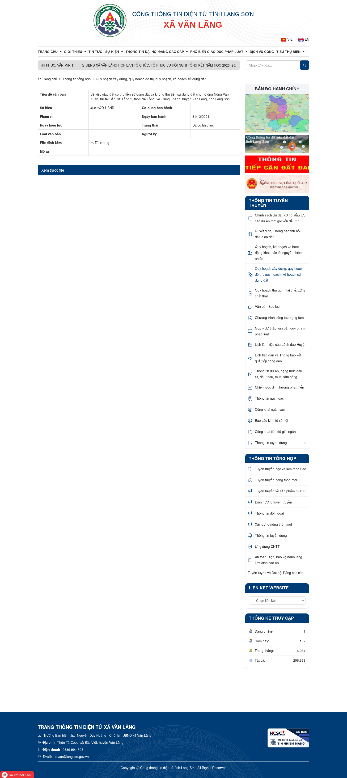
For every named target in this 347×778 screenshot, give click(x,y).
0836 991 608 (73, 749)
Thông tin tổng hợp (76, 78)
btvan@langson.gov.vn (72, 756)
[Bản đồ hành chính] (277, 112)
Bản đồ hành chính (277, 88)
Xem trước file (52, 170)
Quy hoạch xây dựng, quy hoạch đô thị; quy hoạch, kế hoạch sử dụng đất (151, 78)
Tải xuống (101, 142)
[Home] (110, 20)
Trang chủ (49, 78)
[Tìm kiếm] (304, 65)
